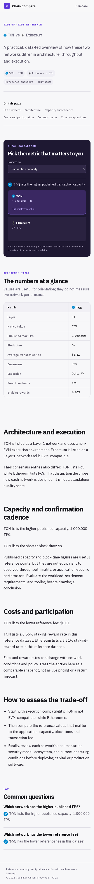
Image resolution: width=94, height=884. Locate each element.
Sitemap (11, 873)
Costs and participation (18, 117)
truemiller (21, 877)
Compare (81, 6)
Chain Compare (20, 6)
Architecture (32, 110)
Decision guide (47, 117)
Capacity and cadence (59, 110)
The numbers (12, 110)
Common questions (73, 117)
